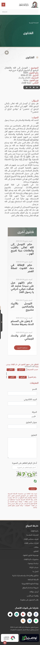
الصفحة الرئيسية (33, 22)
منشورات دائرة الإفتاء (31, 559)
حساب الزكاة (34, 567)
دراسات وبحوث (33, 563)
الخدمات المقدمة (32, 535)
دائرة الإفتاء (34, 531)
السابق (21, 369)
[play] (36, 87)
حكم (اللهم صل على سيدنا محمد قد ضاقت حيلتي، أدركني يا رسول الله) (22, 287)
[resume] (26, 87)
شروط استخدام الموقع (30, 588)
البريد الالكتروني (30, 399)
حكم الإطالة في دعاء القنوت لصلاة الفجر (22, 268)
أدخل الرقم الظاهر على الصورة (24, 463)
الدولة (34, 412)
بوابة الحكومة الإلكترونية (30, 583)
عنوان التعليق (31, 422)
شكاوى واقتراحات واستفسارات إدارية (25, 575)
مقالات (36, 547)
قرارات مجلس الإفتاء (31, 543)
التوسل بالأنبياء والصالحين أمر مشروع (22, 306)
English (4, 12)
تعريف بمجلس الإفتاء (31, 539)
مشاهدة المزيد (22, 348)
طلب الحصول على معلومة (29, 600)
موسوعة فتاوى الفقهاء (30, 555)
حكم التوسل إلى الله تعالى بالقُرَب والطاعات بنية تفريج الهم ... (22, 249)
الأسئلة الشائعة (33, 579)
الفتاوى (35, 551)
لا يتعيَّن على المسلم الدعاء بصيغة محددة (22, 322)
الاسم (34, 389)
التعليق (34, 435)
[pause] (29, 87)
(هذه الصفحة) (30, 366)
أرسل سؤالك (33, 592)
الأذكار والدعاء (24, 77)
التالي (11, 369)
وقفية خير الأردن (32, 596)
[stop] (33, 87)
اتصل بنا (35, 571)
